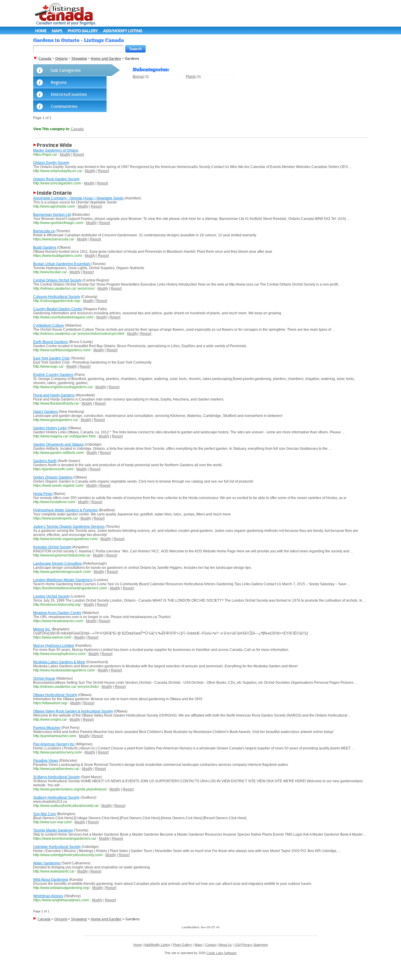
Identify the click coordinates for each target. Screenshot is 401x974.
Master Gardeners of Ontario (55, 150)
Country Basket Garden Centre (57, 309)
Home (40, 30)
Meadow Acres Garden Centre (57, 613)
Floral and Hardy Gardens (54, 395)
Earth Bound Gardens (50, 342)
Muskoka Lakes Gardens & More (59, 662)
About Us (225, 944)
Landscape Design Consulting (57, 563)
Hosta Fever (43, 494)
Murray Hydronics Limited (53, 646)
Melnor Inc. (42, 629)
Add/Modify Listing (122, 30)
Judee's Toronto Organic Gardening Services (69, 527)
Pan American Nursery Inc (54, 744)
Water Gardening (46, 863)
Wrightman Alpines (48, 896)
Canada (77, 129)
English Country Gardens (53, 375)
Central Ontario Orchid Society (57, 280)
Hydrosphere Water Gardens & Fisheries (65, 510)
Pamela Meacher (46, 728)
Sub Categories (65, 70)
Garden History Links (50, 428)
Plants (191, 76)
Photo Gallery (83, 30)
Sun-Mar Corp (44, 814)
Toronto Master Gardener (53, 830)
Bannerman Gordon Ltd (52, 215)
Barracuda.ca (44, 231)
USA (238, 944)
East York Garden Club (51, 358)
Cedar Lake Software (221, 953)
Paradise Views (45, 761)
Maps (57, 30)
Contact (210, 944)
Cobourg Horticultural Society (56, 297)
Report (78, 154)
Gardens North (45, 461)
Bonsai (138, 76)
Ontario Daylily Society (51, 163)
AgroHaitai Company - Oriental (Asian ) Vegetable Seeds (78, 198)
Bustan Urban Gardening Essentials (61, 264)
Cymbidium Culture (48, 325)
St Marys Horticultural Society (56, 777)
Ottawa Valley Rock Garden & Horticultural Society (73, 711)
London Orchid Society (51, 596)
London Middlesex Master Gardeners (62, 580)
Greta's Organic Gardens (53, 477)
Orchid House (44, 678)
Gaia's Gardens (45, 412)
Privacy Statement (255, 944)
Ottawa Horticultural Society (55, 695)
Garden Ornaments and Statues (58, 444)
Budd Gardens (44, 247)
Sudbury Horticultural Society (56, 797)
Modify (65, 154)
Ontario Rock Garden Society (56, 179)
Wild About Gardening (50, 880)
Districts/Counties (69, 94)
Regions (59, 82)
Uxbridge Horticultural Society (57, 847)
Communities (64, 106)
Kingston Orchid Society (52, 547)
